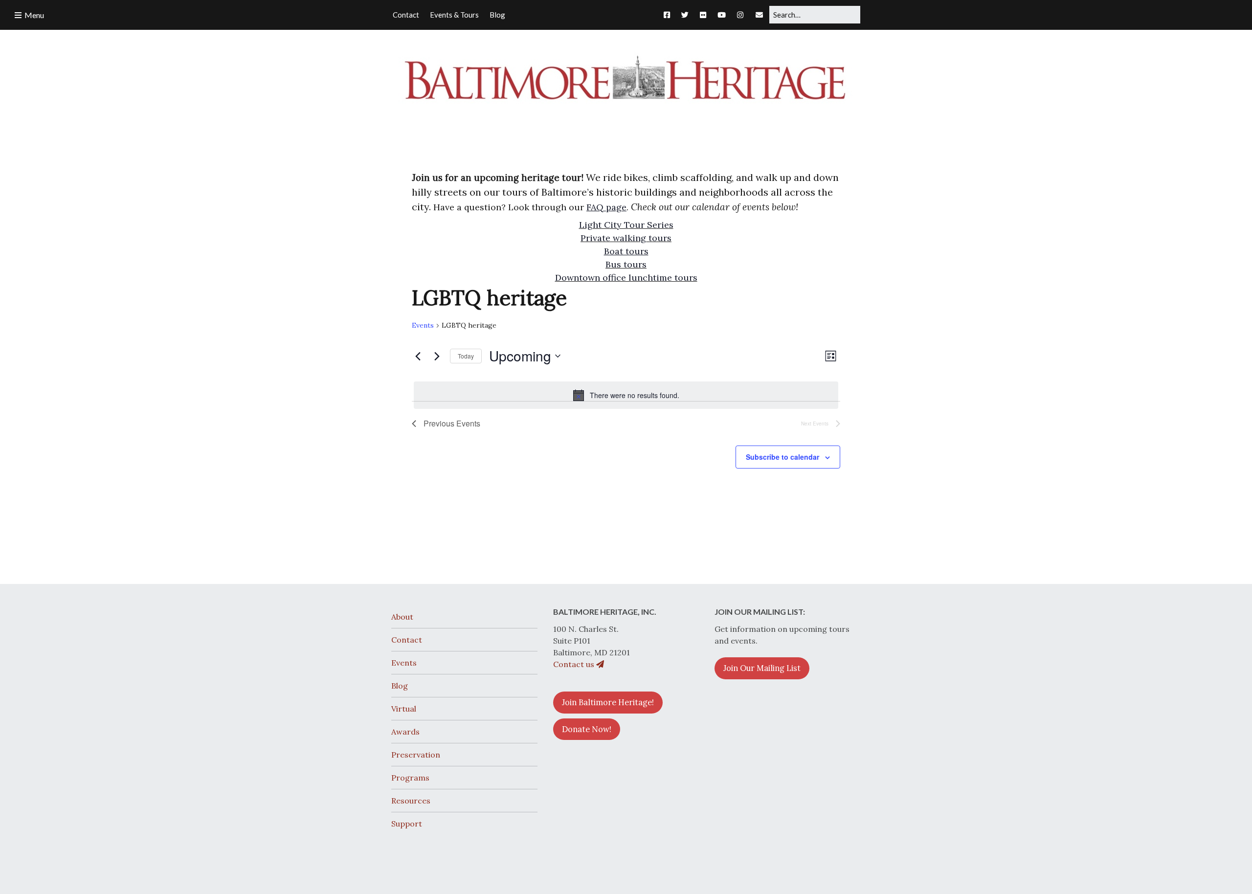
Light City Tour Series (626, 224)
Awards (405, 732)
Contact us (574, 664)
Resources (410, 800)
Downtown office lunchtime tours (626, 277)
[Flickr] (703, 14)
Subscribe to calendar (782, 457)
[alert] (626, 395)
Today (466, 356)
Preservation (415, 755)
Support (406, 823)
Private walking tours (626, 238)
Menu (34, 15)
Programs (410, 777)
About (402, 617)
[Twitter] (684, 14)
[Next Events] (437, 356)
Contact (406, 640)
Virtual (403, 709)
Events (423, 325)
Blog (399, 686)
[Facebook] (669, 14)
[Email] (759, 14)
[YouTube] (722, 14)
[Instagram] (740, 14)
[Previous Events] (418, 356)
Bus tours (626, 264)
